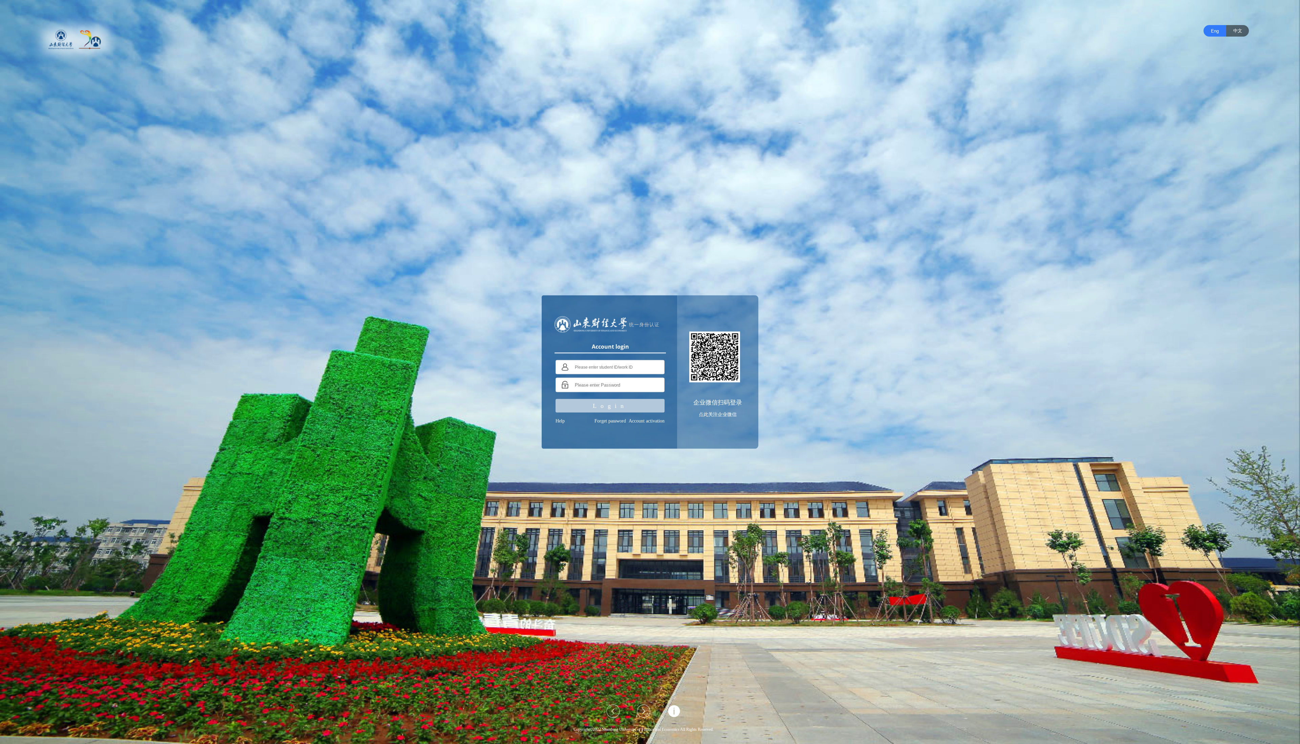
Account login (610, 346)
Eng (1215, 31)
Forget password (610, 420)
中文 (1237, 30)
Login (610, 405)
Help (560, 420)
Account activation (647, 420)
